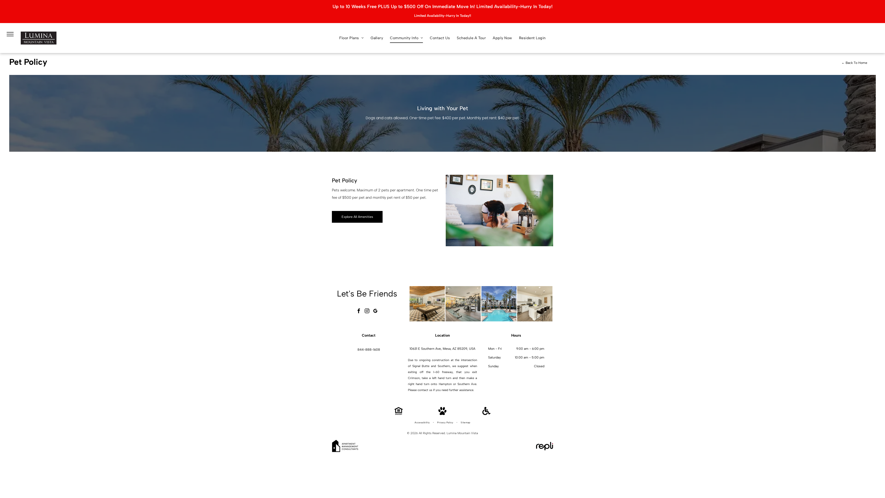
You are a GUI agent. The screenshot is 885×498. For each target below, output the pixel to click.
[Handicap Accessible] (486, 414)
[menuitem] (351, 38)
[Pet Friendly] (442, 414)
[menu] (10, 34)
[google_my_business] (375, 311)
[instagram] (367, 311)
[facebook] (359, 311)
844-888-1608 (368, 350)
